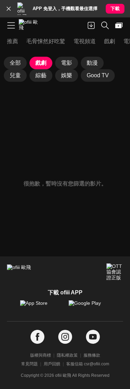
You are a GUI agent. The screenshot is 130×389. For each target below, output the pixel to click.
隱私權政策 (67, 355)
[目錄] (11, 25)
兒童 (15, 75)
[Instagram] (65, 337)
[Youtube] (93, 337)
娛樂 (66, 75)
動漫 (92, 63)
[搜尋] (105, 25)
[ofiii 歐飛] (30, 25)
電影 (66, 63)
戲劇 (40, 63)
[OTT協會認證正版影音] (114, 271)
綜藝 (40, 75)
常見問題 (29, 364)
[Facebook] (37, 337)
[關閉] (8, 8)
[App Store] (41, 306)
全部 (15, 63)
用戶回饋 (52, 364)
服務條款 (92, 355)
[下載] (91, 25)
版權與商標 (40, 355)
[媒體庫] (119, 25)
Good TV (98, 75)
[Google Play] (89, 306)
